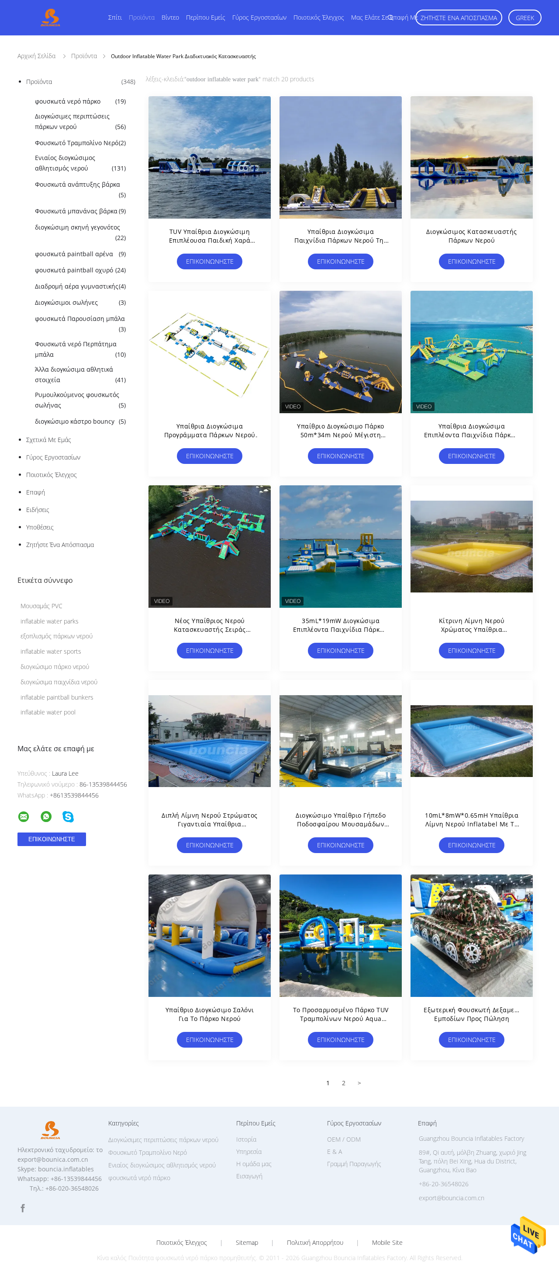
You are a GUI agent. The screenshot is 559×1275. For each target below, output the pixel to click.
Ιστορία (246, 1139)
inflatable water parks (50, 621)
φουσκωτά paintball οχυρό (80, 270)
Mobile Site (387, 1243)
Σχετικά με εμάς (48, 439)
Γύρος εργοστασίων (259, 17)
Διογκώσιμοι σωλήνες (80, 302)
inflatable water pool (48, 712)
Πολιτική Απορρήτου (315, 1243)
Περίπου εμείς (205, 17)
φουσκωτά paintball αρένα (80, 254)
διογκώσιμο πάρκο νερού (55, 666)
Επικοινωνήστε (210, 261)
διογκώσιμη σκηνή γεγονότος (80, 232)
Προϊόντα (142, 17)
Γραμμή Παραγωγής (354, 1164)
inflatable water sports (51, 651)
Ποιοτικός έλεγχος (318, 17)
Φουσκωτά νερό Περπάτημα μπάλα (80, 349)
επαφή (35, 492)
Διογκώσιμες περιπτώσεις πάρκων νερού (80, 121)
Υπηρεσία (249, 1151)
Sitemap (247, 1243)
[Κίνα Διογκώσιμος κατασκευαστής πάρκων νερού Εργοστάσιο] (472, 157)
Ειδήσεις (37, 509)
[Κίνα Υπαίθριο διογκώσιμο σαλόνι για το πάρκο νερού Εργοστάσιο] (209, 935)
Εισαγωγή (249, 1176)
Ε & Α (334, 1151)
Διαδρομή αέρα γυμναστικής (80, 286)
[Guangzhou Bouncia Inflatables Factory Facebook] (22, 1208)
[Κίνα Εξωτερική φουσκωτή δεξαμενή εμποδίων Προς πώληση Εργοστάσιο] (472, 935)
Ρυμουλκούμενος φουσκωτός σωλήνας (80, 399)
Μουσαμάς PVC (41, 606)
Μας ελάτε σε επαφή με (384, 17)
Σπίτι (115, 17)
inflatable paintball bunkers (57, 697)
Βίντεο (170, 17)
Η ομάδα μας (254, 1164)
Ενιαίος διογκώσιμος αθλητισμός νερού (80, 162)
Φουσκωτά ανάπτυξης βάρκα (80, 189)
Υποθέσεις (40, 527)
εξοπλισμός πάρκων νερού (57, 636)
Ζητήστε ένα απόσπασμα (459, 18)
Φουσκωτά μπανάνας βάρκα (80, 211)
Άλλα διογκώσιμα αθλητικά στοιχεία (80, 374)
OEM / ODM (344, 1139)
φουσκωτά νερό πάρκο (80, 101)
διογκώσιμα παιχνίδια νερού (59, 682)
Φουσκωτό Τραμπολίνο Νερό (80, 143)
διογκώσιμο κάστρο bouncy (80, 421)
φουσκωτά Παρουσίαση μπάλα (80, 323)
